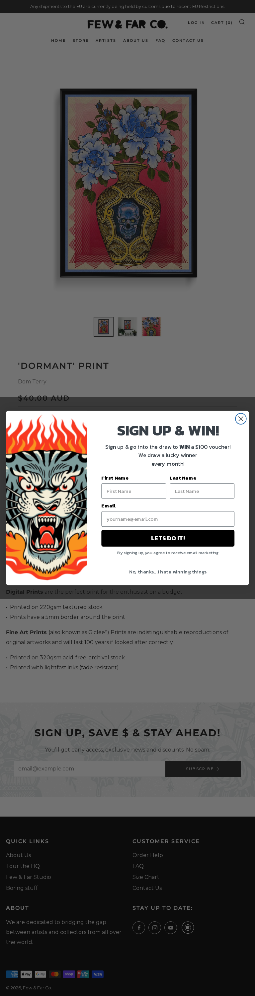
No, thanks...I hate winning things (168, 571)
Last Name (183, 477)
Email (108, 505)
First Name (114, 477)
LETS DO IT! (168, 538)
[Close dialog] (240, 418)
